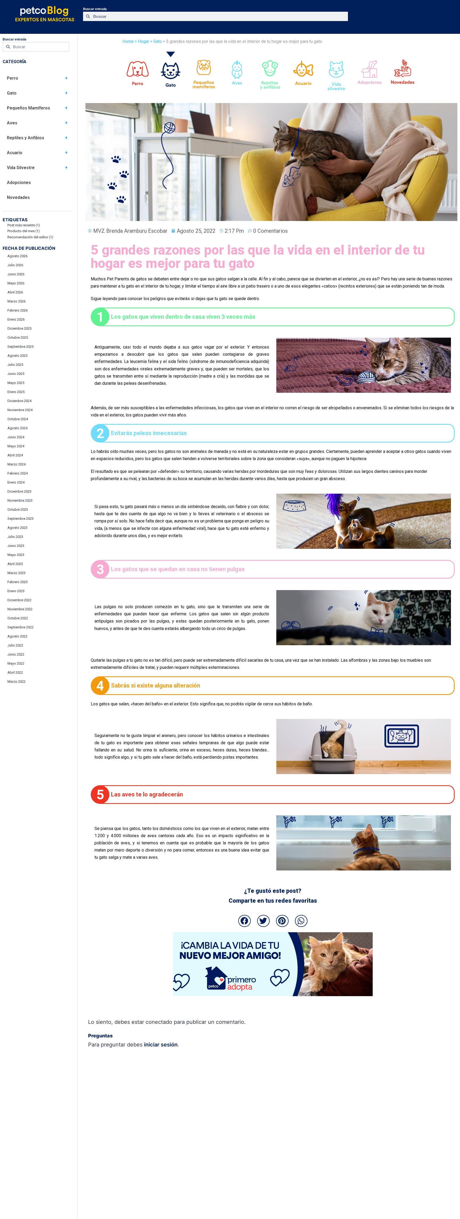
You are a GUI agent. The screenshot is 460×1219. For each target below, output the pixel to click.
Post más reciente (23, 225)
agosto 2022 (17, 636)
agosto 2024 (17, 428)
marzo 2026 (16, 301)
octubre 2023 (17, 510)
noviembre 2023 (19, 500)
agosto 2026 (17, 256)
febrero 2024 (17, 473)
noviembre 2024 (19, 410)
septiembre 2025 (20, 347)
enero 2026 (15, 319)
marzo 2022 (16, 682)
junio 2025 (15, 374)
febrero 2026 (17, 310)
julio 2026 (15, 265)
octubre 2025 (17, 337)
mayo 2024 (15, 446)
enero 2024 (15, 482)
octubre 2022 (17, 618)
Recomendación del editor (30, 237)
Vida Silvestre (21, 167)
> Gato (155, 41)
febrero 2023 (17, 582)
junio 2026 (15, 274)
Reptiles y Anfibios (25, 137)
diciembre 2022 (19, 600)
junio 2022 (15, 654)
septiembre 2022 (20, 627)
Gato (12, 93)
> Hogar (142, 41)
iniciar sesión (161, 1044)
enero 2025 (15, 392)
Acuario (14, 152)
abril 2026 (15, 292)
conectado (159, 1022)
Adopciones (19, 182)
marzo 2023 (16, 573)
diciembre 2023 (19, 491)
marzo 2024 (16, 464)
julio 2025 (15, 365)
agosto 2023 (17, 528)
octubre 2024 (17, 419)
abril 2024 (15, 455)
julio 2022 (15, 645)
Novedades (18, 197)
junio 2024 (15, 437)
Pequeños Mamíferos (28, 108)
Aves (12, 122)
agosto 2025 (17, 356)
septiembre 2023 (20, 519)
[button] (244, 921)
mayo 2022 (15, 663)
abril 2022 (15, 672)
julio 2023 (15, 537)
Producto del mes (23, 231)
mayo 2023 (15, 555)
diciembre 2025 (19, 328)
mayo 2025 (15, 383)
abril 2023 (15, 564)
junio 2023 (15, 546)
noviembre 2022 (19, 609)
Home (128, 41)
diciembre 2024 (19, 401)
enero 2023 (15, 591)
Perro (12, 78)
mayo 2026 (15, 283)
